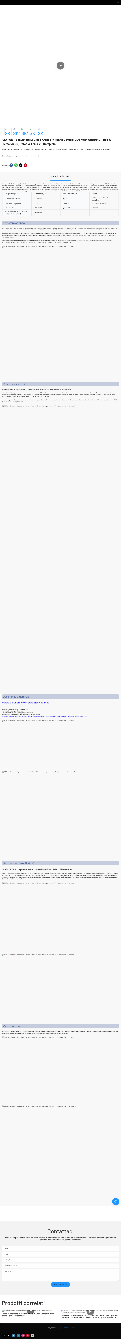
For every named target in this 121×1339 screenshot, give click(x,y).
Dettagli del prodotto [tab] (60, 176)
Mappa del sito (68, 1328)
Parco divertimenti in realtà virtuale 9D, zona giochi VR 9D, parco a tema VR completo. (28, 1315)
